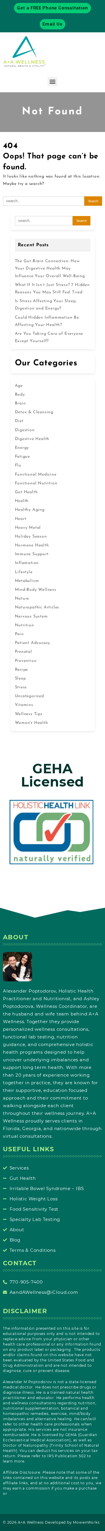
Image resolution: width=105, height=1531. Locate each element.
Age (19, 386)
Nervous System (31, 616)
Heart (21, 519)
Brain (20, 403)
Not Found (52, 112)
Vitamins (24, 705)
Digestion (25, 430)
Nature (22, 598)
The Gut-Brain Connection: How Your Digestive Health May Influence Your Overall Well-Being (50, 268)
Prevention (26, 661)
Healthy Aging (30, 510)
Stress (21, 687)
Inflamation (27, 563)
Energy (22, 448)
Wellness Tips (29, 714)
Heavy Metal (28, 528)
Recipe (21, 669)
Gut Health (26, 492)
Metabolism (27, 581)
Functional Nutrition (36, 483)
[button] (52, 81)
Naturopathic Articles (37, 607)
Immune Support (32, 554)
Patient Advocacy (32, 643)
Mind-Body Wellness (35, 590)
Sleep (20, 678)
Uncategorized (29, 696)
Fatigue (22, 456)
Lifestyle (24, 572)
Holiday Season (31, 536)
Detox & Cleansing (34, 412)
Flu (18, 465)
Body (20, 394)
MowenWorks (86, 1522)
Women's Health (31, 723)
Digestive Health (32, 439)
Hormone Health (32, 545)
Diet (19, 421)
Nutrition (24, 625)
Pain (19, 634)
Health (22, 501)
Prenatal (23, 652)
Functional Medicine (36, 474)
